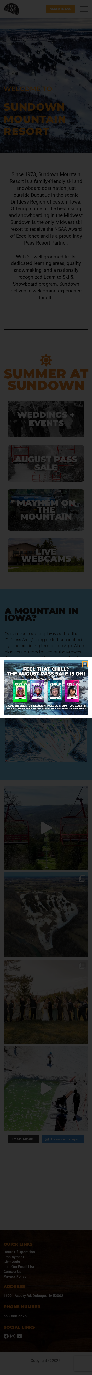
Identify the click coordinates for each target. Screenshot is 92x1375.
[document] (46, 687)
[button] (85, 664)
